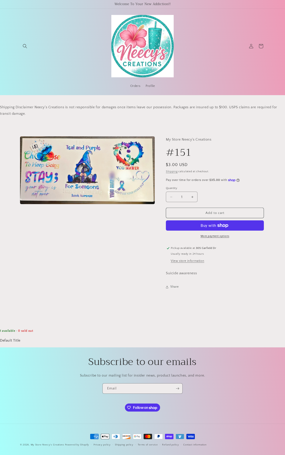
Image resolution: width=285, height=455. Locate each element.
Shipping (172, 171)
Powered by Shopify (77, 444)
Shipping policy (124, 444)
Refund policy (170, 444)
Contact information (194, 444)
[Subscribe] (177, 388)
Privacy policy (102, 444)
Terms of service (148, 444)
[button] (25, 46)
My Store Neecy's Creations (47, 444)
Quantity (171, 188)
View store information (187, 261)
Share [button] (174, 287)
